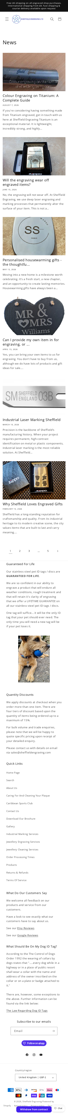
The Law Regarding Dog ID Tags (27, 1010)
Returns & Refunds (17, 872)
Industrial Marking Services (22, 834)
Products (11, 865)
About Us (11, 788)
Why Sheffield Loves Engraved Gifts (33, 504)
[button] (7, 19)
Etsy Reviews (25, 928)
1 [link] (10, 551)
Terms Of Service (16, 880)
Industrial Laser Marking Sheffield (32, 419)
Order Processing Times (20, 857)
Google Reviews (27, 935)
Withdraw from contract (34, 1109)
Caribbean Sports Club (19, 803)
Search (10, 780)
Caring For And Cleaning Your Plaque (28, 795)
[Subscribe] (53, 1031)
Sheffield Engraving (32, 1101)
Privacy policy (37, 1105)
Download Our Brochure (20, 818)
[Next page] (57, 551)
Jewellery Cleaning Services (22, 849)
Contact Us (12, 811)
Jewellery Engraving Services (23, 841)
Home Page (13, 772)
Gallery (10, 826)
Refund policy (21, 1105)
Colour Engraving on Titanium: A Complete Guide (31, 97)
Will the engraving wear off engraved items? (26, 182)
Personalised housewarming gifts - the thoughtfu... (32, 262)
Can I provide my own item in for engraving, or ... (31, 342)
